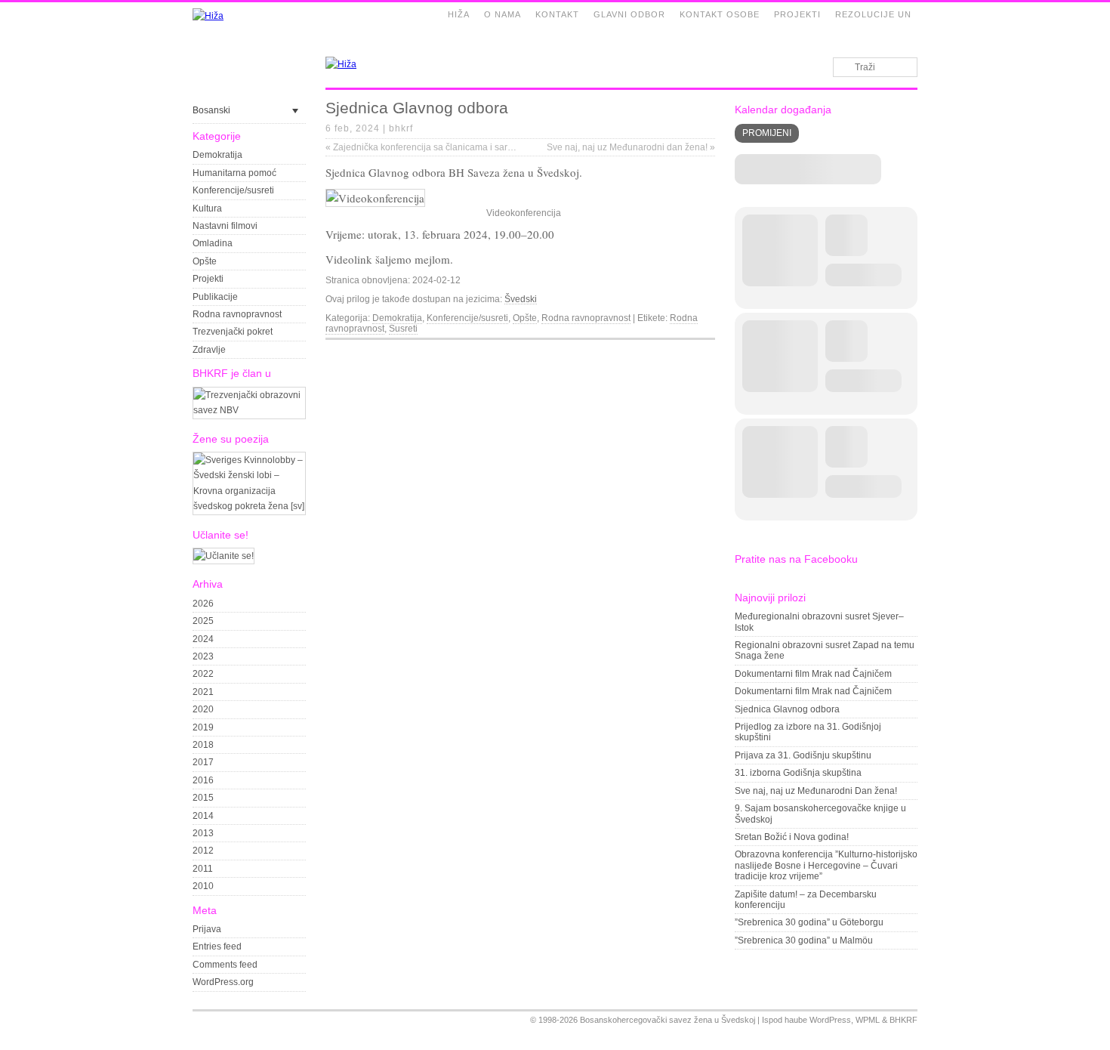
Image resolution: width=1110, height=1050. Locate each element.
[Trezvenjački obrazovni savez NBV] (249, 410)
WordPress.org (223, 982)
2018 (203, 745)
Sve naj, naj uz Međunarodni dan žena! (631, 147)
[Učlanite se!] (223, 556)
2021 (203, 692)
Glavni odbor (629, 14)
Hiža (459, 14)
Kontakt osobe (720, 14)
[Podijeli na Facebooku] (672, 352)
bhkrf (401, 128)
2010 (203, 886)
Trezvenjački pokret (233, 331)
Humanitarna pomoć (234, 173)
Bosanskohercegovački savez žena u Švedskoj (667, 1019)
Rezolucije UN (873, 14)
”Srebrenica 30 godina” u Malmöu (804, 940)
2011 (203, 868)
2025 (203, 621)
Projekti (797, 14)
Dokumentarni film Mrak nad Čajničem (813, 674)
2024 (203, 639)
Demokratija (217, 155)
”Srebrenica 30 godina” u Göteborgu (809, 922)
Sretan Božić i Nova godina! (792, 837)
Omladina (213, 243)
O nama (502, 14)
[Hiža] (208, 16)
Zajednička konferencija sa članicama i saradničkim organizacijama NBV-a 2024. (494, 147)
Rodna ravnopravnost (237, 314)
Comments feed (225, 964)
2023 (203, 656)
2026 (203, 603)
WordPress (830, 1019)
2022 (203, 674)
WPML (868, 1019)
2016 (203, 780)
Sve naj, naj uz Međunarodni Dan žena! (816, 791)
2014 (203, 816)
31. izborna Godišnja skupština (798, 772)
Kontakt (557, 14)
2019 (203, 727)
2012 (203, 850)
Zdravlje (209, 349)
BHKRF (903, 1019)
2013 (203, 833)
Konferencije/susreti (233, 190)
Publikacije (215, 297)
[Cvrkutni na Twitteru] (690, 352)
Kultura (207, 208)
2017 (203, 762)
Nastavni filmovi (225, 226)
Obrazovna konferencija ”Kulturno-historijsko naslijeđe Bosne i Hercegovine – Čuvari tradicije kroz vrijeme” (826, 865)
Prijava (207, 929)
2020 (203, 709)
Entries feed (217, 946)
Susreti (403, 328)
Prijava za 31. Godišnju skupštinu (803, 755)
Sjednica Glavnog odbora (787, 709)
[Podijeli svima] (707, 352)
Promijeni (766, 133)
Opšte (205, 261)
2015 (203, 797)
